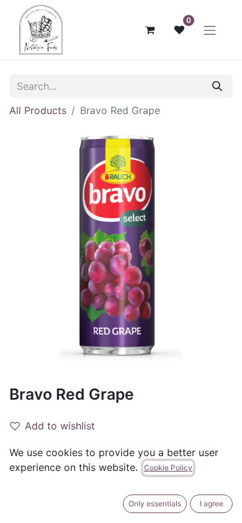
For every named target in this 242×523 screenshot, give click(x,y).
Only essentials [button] (154, 503)
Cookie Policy (168, 467)
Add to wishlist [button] (60, 426)
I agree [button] (211, 503)
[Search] (217, 86)
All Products (37, 110)
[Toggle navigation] (210, 29)
